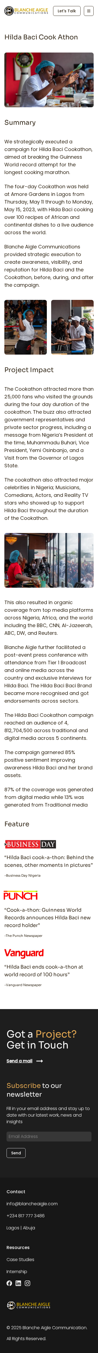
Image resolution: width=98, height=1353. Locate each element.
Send (16, 1153)
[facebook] (9, 1283)
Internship (17, 1271)
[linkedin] (18, 1283)
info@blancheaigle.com (32, 1204)
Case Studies (20, 1259)
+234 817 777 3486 (26, 1216)
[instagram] (27, 1283)
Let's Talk (67, 11)
